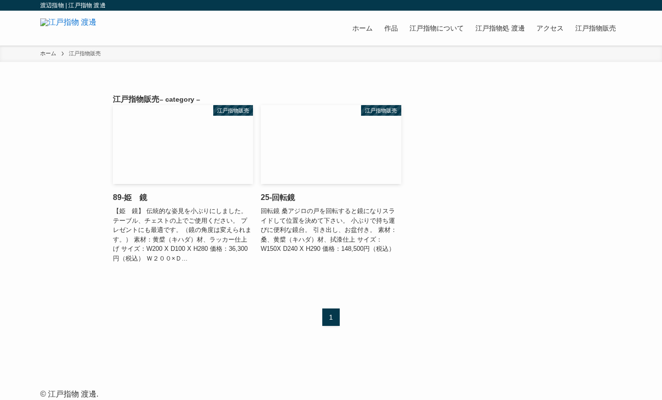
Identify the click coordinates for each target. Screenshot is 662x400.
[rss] (603, 5)
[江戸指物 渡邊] (68, 28)
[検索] (615, 5)
